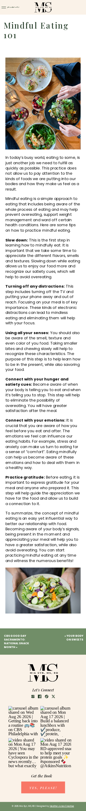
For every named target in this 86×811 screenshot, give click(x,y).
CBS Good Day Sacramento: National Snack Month (16, 641)
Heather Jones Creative (62, 806)
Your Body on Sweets (74, 637)
